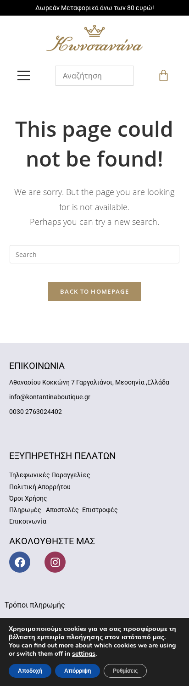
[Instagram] (55, 562)
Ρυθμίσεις (125, 671)
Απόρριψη (77, 671)
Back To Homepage (94, 291)
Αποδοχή (30, 671)
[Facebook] (19, 562)
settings (83, 654)
